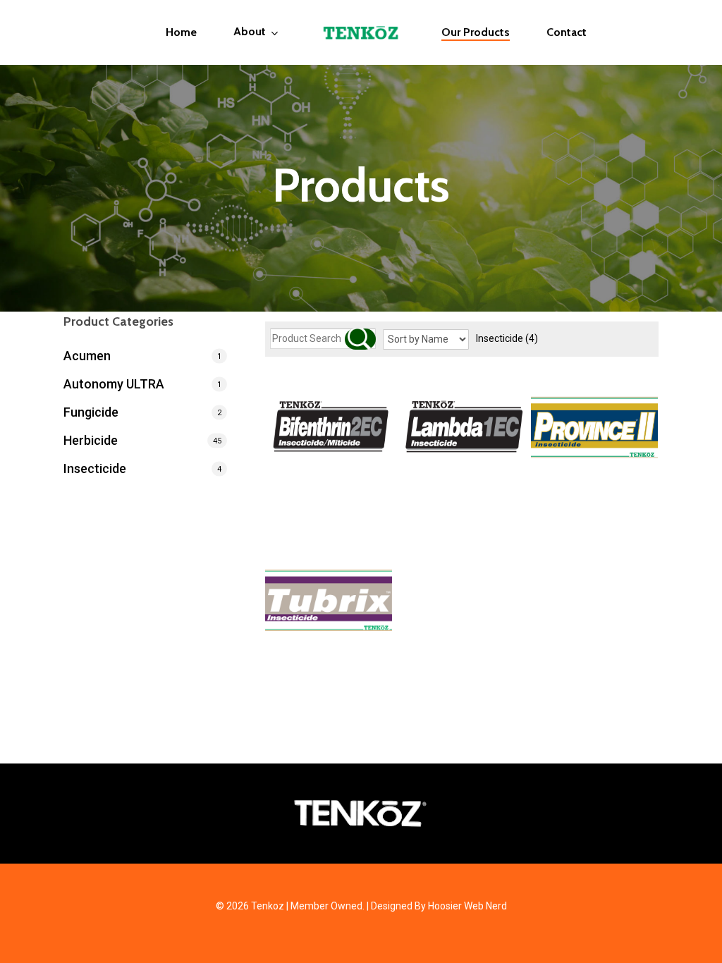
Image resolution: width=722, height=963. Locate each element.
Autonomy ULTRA (113, 383)
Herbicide (90, 440)
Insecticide (507, 338)
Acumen (87, 355)
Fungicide (90, 412)
